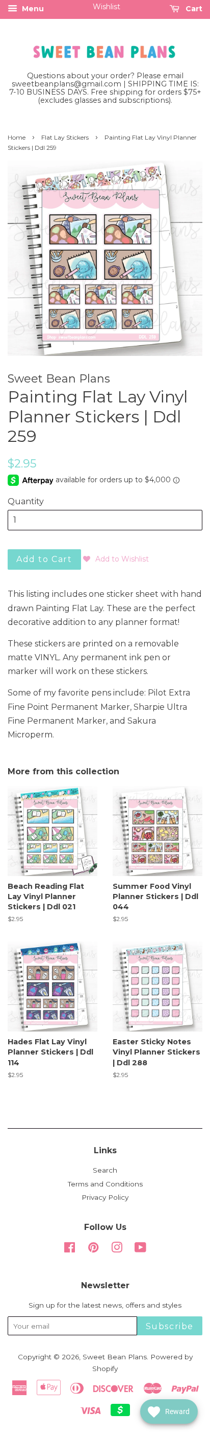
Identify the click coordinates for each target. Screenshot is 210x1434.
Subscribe (170, 1326)
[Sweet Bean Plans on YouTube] (140, 1249)
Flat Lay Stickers (65, 137)
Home (16, 137)
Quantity (26, 501)
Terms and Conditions (105, 1184)
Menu (32, 8)
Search (105, 1170)
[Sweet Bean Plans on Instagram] (116, 1249)
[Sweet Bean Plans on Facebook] (69, 1249)
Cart (192, 8)
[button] (116, 559)
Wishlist (106, 6)
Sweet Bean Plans (115, 1357)
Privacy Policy (105, 1197)
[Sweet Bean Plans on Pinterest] (93, 1249)
